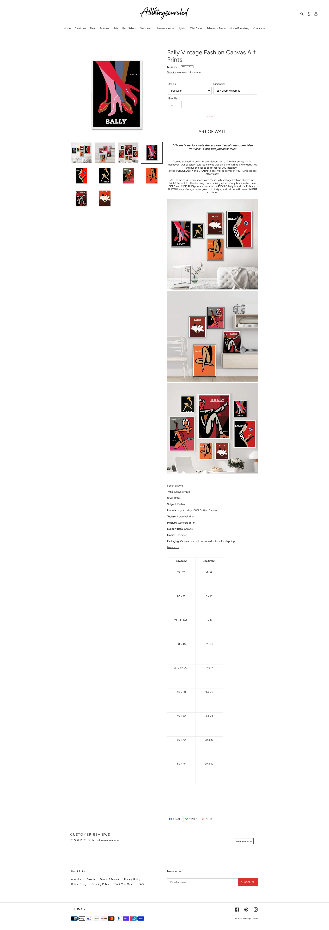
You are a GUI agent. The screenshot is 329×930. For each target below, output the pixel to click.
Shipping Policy (100, 884)
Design (172, 83)
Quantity (172, 98)
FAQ (141, 884)
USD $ (78, 909)
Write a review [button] (244, 841)
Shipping (171, 72)
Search (91, 879)
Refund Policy (79, 884)
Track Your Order (123, 884)
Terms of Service (109, 879)
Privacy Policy (132, 879)
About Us (76, 879)
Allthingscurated (250, 918)
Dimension (219, 83)
